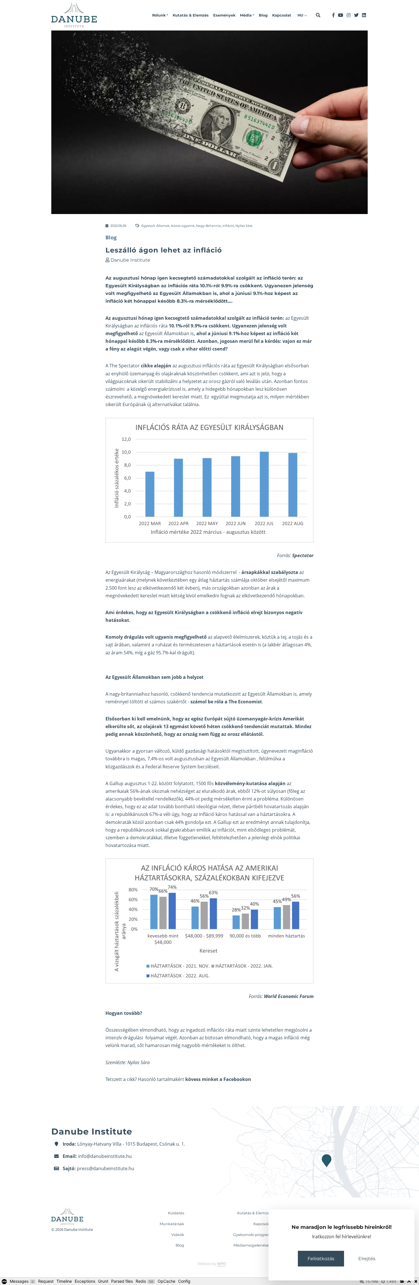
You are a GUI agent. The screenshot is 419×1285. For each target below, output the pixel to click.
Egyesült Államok (155, 226)
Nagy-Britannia (208, 226)
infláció (228, 226)
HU (301, 15)
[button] (160, 15)
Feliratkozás (321, 1258)
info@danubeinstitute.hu (105, 1156)
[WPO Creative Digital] (209, 1264)
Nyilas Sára (244, 226)
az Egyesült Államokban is (166, 333)
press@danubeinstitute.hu (105, 1168)
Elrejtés (366, 1258)
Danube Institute (130, 260)
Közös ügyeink (183, 226)
